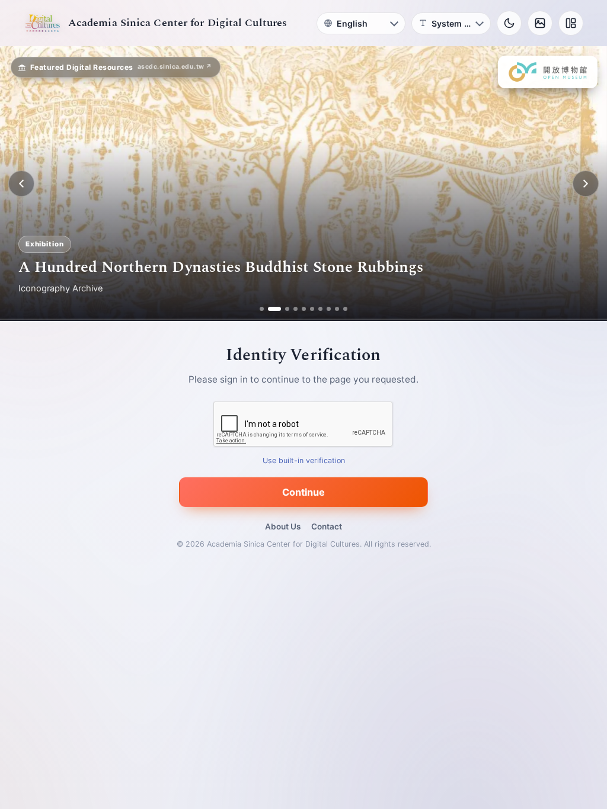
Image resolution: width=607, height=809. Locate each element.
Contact (326, 526)
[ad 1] (262, 309)
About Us (283, 526)
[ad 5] (304, 309)
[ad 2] (270, 309)
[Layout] (570, 23)
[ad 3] (282, 309)
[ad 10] (345, 309)
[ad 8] (329, 309)
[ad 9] (337, 309)
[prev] (21, 184)
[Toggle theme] (509, 23)
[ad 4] (295, 309)
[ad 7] (320, 309)
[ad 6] (312, 309)
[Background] (540, 23)
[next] (586, 184)
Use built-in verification (304, 461)
